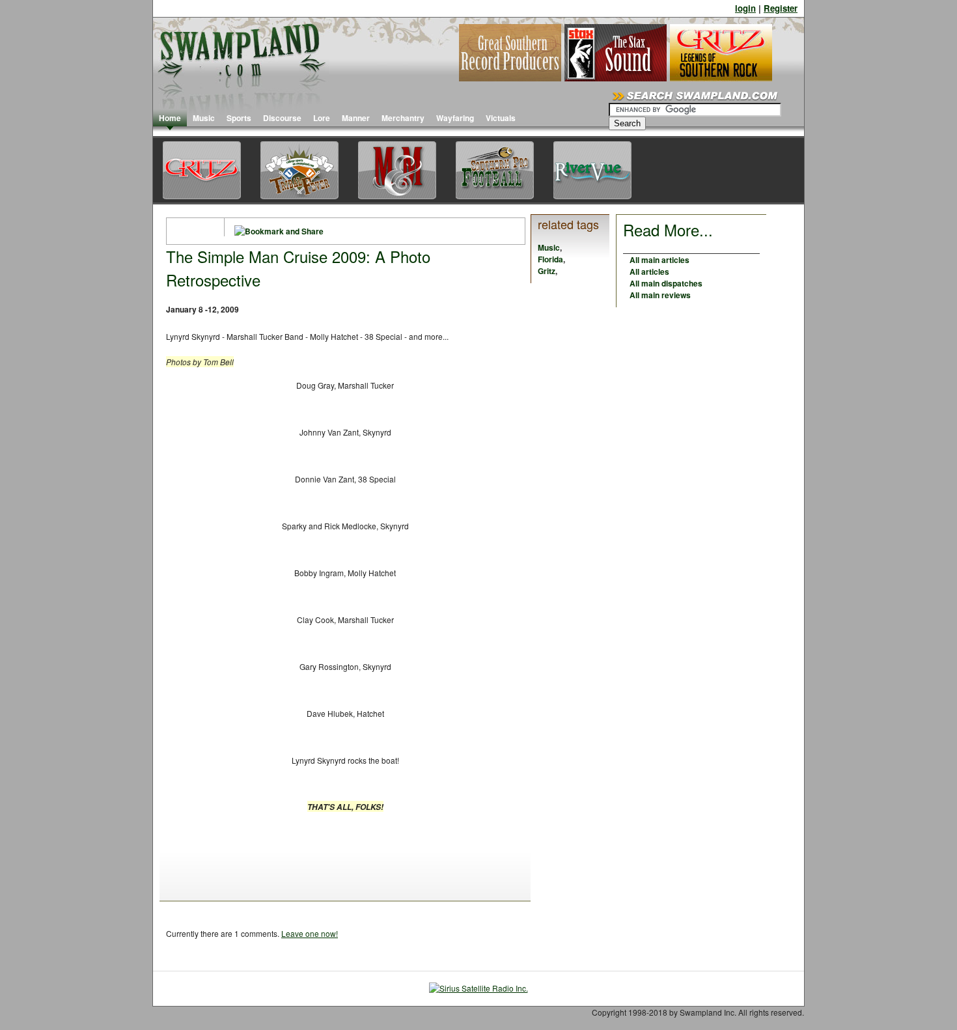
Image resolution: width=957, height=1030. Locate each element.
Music (204, 118)
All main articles (659, 260)
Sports (239, 118)
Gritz (546, 271)
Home (170, 118)
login (745, 8)
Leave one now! (309, 933)
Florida (550, 259)
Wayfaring (455, 118)
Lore (321, 118)
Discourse (282, 118)
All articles (649, 271)
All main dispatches (666, 283)
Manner (356, 118)
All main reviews (660, 295)
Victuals (501, 118)
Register (781, 8)
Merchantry (402, 118)
